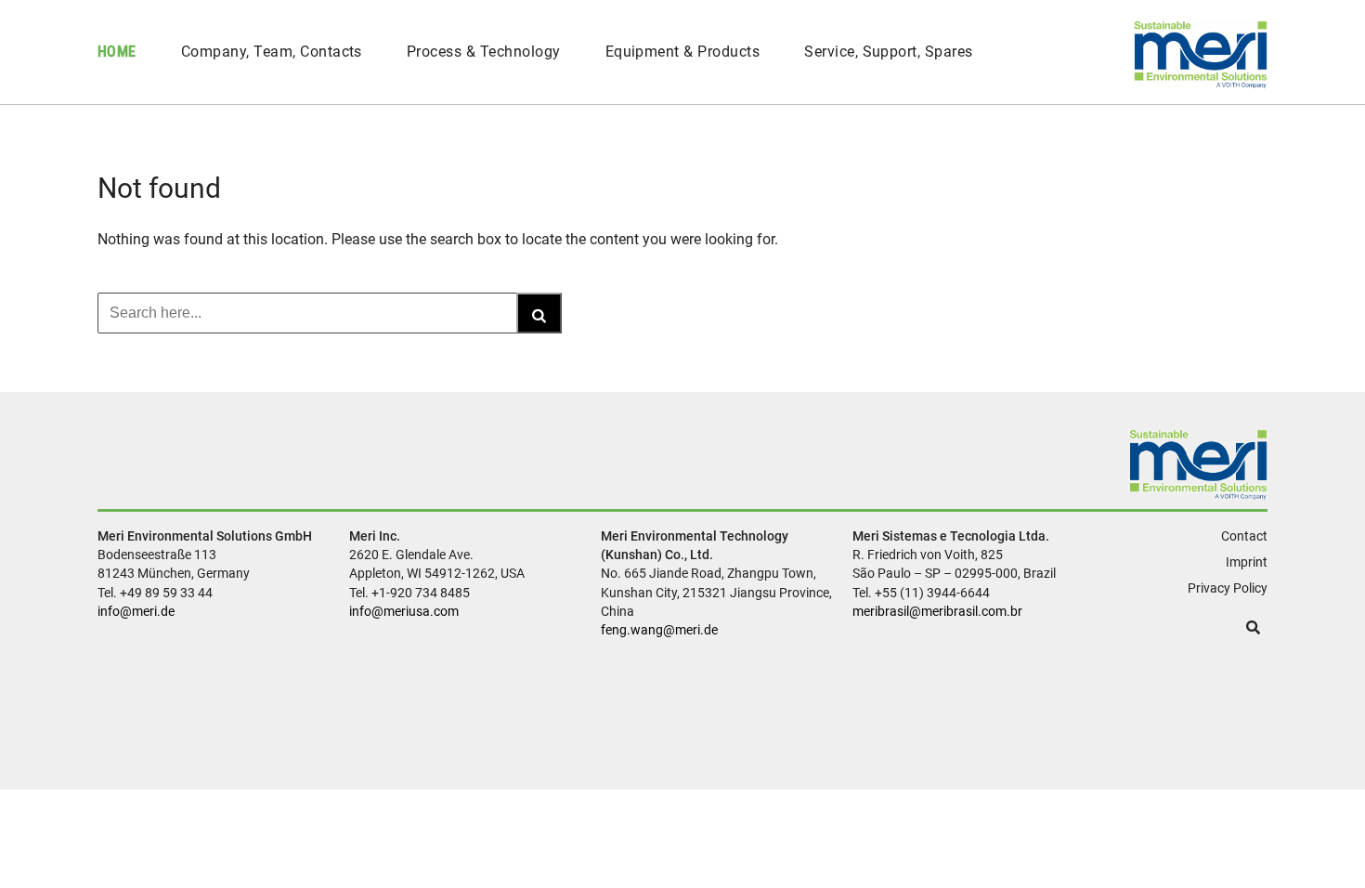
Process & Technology (484, 51)
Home (117, 51)
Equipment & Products (682, 51)
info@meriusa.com (404, 611)
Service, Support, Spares (888, 51)
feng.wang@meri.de (659, 629)
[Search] (539, 313)
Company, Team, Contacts (271, 51)
